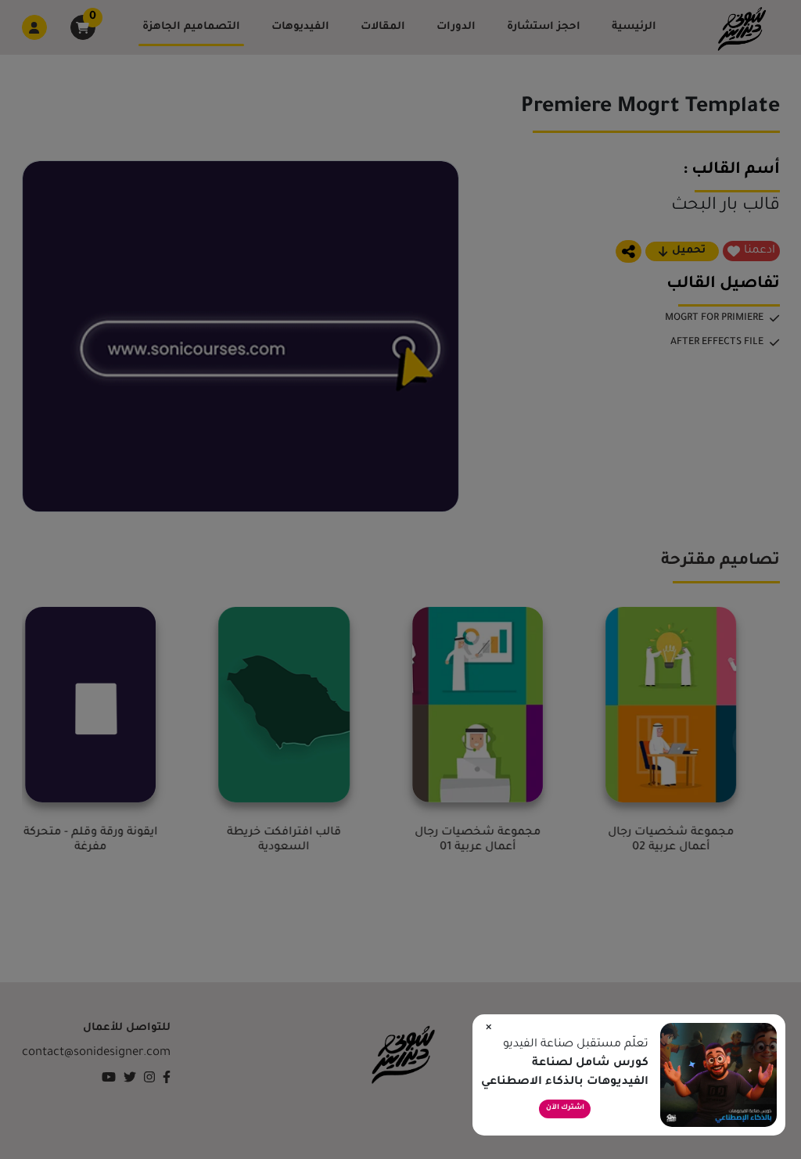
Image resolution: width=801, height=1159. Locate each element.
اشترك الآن (565, 1108)
